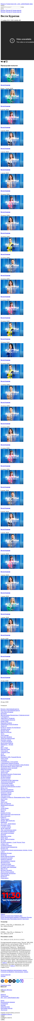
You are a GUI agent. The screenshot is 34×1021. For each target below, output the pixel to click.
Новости (3, 4)
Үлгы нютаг (4, 751)
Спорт (2, 806)
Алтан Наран (5, 808)
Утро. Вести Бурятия (7, 712)
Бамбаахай (4, 822)
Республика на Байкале (8, 831)
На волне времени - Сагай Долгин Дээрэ (13, 842)
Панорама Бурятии (6, 723)
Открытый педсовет (7, 858)
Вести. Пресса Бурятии (7, 839)
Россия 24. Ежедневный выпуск (10, 710)
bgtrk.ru (4, 962)
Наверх (3, 914)
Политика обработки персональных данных (14, 970)
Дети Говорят (5, 735)
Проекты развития (6, 859)
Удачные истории (6, 864)
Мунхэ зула (4, 788)
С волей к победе (6, 827)
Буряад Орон (4, 721)
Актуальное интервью (7, 833)
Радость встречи (5, 778)
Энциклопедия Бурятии (8, 782)
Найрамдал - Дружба (7, 744)
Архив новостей (5, 974)
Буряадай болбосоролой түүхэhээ (10, 786)
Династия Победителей (8, 738)
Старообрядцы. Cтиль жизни (9, 761)
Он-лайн (3, 840)
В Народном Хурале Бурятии (9, 724)
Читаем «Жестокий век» (8, 820)
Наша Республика (6, 769)
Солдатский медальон (7, 791)
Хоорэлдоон (4, 772)
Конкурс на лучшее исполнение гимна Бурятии (15, 764)
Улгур (2, 733)
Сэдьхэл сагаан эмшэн (7, 785)
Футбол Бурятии (6, 777)
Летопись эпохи (5, 729)
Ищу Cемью (4, 747)
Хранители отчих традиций (9, 768)
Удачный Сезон (5, 752)
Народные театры (6, 836)
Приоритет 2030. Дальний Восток (11, 757)
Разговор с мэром (6, 740)
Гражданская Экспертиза (8, 873)
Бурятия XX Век (6, 813)
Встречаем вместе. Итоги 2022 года (11, 766)
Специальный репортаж (8, 720)
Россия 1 (3, 10)
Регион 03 (4, 876)
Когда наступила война (8, 865)
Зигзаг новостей (5, 828)
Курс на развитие (6, 803)
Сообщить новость (6, 1014)
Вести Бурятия (5, 85)
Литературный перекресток (9, 847)
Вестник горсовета (6, 870)
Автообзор (4, 760)
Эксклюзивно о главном (8, 861)
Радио (2, 917)
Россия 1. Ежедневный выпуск (10, 709)
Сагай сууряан (5, 771)
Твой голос (4, 802)
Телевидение (10, 4)
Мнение (3, 755)
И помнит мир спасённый (8, 867)
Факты (3, 811)
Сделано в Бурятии (6, 741)
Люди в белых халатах (7, 872)
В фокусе (3, 817)
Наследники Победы (7, 743)
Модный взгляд (5, 862)
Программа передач (16, 919)
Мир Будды (4, 868)
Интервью (4, 713)
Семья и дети (5, 844)
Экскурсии (25, 919)
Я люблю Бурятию (6, 845)
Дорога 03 (4, 726)
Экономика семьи (6, 794)
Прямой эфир (23, 4)
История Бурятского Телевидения (11, 774)
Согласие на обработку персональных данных (14, 971)
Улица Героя (4, 758)
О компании (23, 917)
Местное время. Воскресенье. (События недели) (15, 715)
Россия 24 (9, 10)
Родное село (4, 848)
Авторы (3, 976)
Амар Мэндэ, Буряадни (8, 718)
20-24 (2, 754)
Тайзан (3, 800)
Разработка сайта (6, 985)
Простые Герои (5, 749)
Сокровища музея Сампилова (9, 780)
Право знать (4, 837)
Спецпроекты (5, 716)
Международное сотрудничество (10, 814)
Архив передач (16, 10)
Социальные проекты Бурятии (10, 763)
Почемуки (4, 854)
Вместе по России (6, 732)
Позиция (3, 834)
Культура (3, 809)
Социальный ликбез (7, 783)
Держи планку (5, 819)
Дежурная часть (5, 796)
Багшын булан (5, 730)
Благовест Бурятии (6, 737)
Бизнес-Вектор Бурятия (8, 856)
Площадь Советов (6, 792)
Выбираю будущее (6, 853)
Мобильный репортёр (7, 805)
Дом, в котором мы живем (8, 830)
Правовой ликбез (6, 775)
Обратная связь (5, 919)
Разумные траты (5, 825)
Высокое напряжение (7, 789)
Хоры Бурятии (5, 875)
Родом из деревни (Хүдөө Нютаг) (11, 727)
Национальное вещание (12, 917)
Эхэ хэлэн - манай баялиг (8, 823)
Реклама (29, 917)
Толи (2, 746)
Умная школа (4, 878)
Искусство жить (5, 816)
